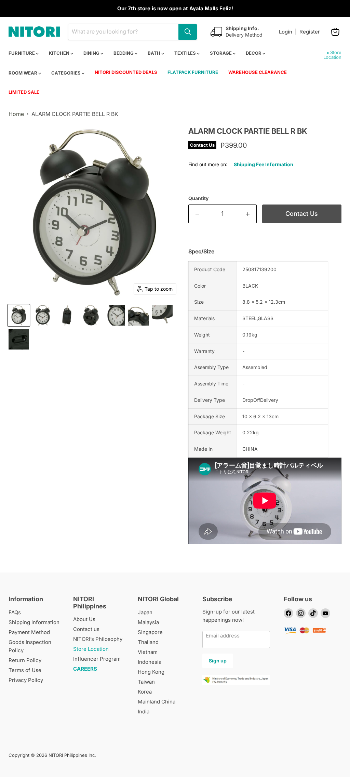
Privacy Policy (26, 680)
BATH (154, 53)
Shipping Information (34, 622)
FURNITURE (22, 53)
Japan (145, 612)
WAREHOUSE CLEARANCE (257, 72)
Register (309, 32)
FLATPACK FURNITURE (192, 72)
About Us (84, 619)
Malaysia (148, 622)
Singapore (150, 632)
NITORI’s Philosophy (97, 639)
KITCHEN (59, 53)
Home (16, 114)
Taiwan (146, 682)
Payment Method (29, 632)
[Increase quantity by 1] (248, 214)
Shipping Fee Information (263, 164)
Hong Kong (151, 672)
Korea (145, 691)
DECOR (254, 53)
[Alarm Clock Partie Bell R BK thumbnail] (19, 315)
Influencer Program (97, 659)
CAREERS (85, 669)
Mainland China (156, 701)
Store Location (91, 649)
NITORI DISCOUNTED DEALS (126, 72)
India (143, 711)
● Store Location (332, 55)
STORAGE (221, 53)
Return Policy (25, 660)
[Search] (187, 32)
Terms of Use (25, 670)
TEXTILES (185, 53)
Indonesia (149, 662)
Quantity (198, 198)
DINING (91, 53)
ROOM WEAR (23, 73)
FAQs (15, 612)
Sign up (218, 660)
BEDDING (124, 53)
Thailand (148, 642)
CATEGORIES (66, 73)
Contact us (86, 629)
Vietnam (148, 652)
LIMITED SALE (24, 92)
